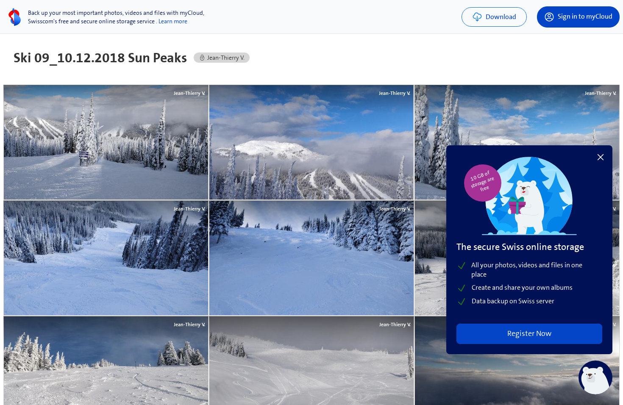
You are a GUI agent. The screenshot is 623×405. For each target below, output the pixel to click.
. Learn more (171, 21)
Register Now (529, 333)
